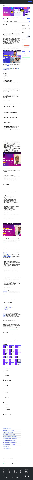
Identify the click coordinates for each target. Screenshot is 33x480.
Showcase (9, 469)
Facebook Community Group (7, 305)
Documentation (9, 68)
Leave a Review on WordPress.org (8, 307)
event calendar (28, 35)
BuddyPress (26, 472)
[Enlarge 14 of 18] (13, 359)
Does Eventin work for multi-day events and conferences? (10, 436)
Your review (23, 51)
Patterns (9, 472)
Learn (14, 469)
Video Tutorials (7, 69)
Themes (9, 470)
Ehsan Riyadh (14, 463)
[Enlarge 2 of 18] (13, 346)
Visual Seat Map (5, 252)
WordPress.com (27, 469)
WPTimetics (4, 314)
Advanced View (24, 39)
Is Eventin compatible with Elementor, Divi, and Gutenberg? (10, 438)
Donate (21, 471)
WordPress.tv (15, 472)
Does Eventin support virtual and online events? (8, 430)
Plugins (9, 471)
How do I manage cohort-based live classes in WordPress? (10, 442)
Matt (26, 470)
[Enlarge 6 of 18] (19, 349)
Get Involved (21, 469)
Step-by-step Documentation (7, 303)
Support (29, 21)
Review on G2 (6, 309)
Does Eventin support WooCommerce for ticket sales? (9, 444)
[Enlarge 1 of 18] (7, 346)
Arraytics (8, 19)
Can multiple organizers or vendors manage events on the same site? (7, 448)
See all (29, 51)
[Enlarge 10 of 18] (7, 356)
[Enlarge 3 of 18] (19, 346)
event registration (28, 36)
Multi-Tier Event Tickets (6, 254)
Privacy (3, 472)
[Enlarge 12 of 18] (19, 356)
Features (4, 69)
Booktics (4, 315)
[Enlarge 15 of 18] (19, 359)
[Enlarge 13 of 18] (7, 359)
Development (15, 21)
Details (4, 21)
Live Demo (4, 68)
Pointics (4, 316)
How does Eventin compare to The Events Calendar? (9, 434)
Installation (11, 21)
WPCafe (4, 313)
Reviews (7, 21)
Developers (15, 471)
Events (20, 470)
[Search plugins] (9, 5)
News (3, 470)
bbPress (26, 471)
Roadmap (13, 68)
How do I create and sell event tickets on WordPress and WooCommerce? (7, 428)
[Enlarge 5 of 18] (13, 349)
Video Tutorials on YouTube (7, 306)
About (3, 469)
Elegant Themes (5, 291)
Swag (20, 472)
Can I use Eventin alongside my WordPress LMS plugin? (9, 440)
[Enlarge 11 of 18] (13, 356)
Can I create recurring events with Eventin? (8, 432)
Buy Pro (17, 68)
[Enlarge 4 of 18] (7, 349)
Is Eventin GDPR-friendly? (6, 446)
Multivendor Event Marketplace (7, 256)
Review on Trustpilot (6, 308)
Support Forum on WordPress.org (8, 304)
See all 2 (29, 32)
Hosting (3, 471)
